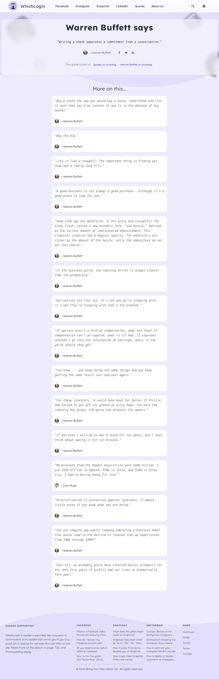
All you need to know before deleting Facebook (92, 649)
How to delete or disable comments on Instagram (160, 658)
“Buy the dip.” (67, 136)
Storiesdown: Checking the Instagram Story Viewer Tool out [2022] (161, 641)
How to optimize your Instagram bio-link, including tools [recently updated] (161, 649)
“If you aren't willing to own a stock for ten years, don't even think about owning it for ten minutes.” (108, 438)
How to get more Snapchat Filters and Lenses (128, 658)
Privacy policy (14, 651)
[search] (193, 6)
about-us (40, 647)
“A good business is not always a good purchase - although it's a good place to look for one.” (109, 194)
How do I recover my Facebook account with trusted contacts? (89, 641)
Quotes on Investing (104, 64)
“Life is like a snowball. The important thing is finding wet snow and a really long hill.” (106, 163)
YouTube (187, 653)
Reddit (186, 637)
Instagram (82, 6)
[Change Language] (204, 6)
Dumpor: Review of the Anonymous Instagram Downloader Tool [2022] (159, 633)
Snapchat (102, 6)
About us (157, 6)
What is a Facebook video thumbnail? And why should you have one (92, 633)
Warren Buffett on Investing (136, 64)
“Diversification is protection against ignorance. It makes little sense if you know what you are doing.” (104, 503)
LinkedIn (122, 6)
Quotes (140, 6)
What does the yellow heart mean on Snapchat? (128, 633)
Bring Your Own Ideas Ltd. (102, 669)
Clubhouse (188, 632)
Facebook (62, 6)
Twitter (186, 648)
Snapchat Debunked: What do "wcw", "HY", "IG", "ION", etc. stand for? (127, 641)
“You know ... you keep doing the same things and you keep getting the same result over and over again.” (103, 373)
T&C (57, 647)
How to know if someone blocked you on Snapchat (126, 649)
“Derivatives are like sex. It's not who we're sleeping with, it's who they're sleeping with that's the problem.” (106, 303)
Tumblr (186, 642)
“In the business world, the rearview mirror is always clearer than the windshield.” (107, 273)
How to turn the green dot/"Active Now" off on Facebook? (90, 658)
